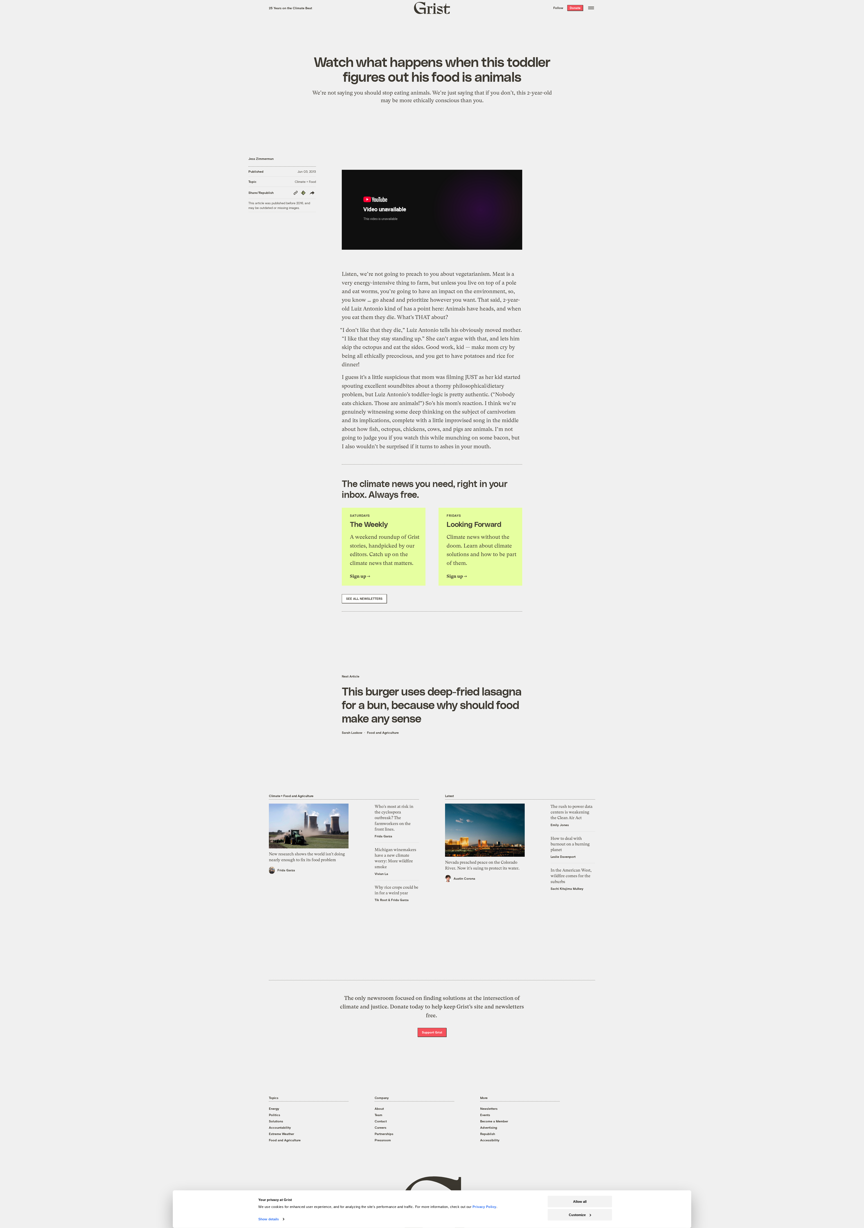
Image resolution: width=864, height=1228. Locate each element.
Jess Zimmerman (261, 159)
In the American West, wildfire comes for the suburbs (571, 876)
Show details (268, 1219)
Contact (381, 1121)
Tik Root (381, 900)
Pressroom (383, 1140)
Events (485, 1115)
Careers (380, 1127)
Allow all (580, 1201)
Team (378, 1115)
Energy (274, 1108)
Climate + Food (305, 182)
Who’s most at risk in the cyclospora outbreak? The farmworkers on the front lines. (394, 818)
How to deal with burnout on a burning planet (570, 844)
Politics (274, 1115)
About (379, 1108)
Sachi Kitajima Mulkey (567, 888)
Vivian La (381, 874)
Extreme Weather (281, 1134)
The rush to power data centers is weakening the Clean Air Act (571, 812)
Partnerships (384, 1134)
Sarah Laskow (352, 732)
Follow (558, 8)
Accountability (280, 1127)
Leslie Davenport (563, 857)
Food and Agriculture (383, 732)
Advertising (488, 1127)
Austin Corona (464, 878)
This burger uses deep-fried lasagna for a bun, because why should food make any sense (432, 704)
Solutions (276, 1121)
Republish (487, 1134)
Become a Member (494, 1121)
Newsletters (488, 1108)
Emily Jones (560, 825)
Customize (577, 1215)
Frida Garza (286, 870)
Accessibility (490, 1140)
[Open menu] (591, 7)
